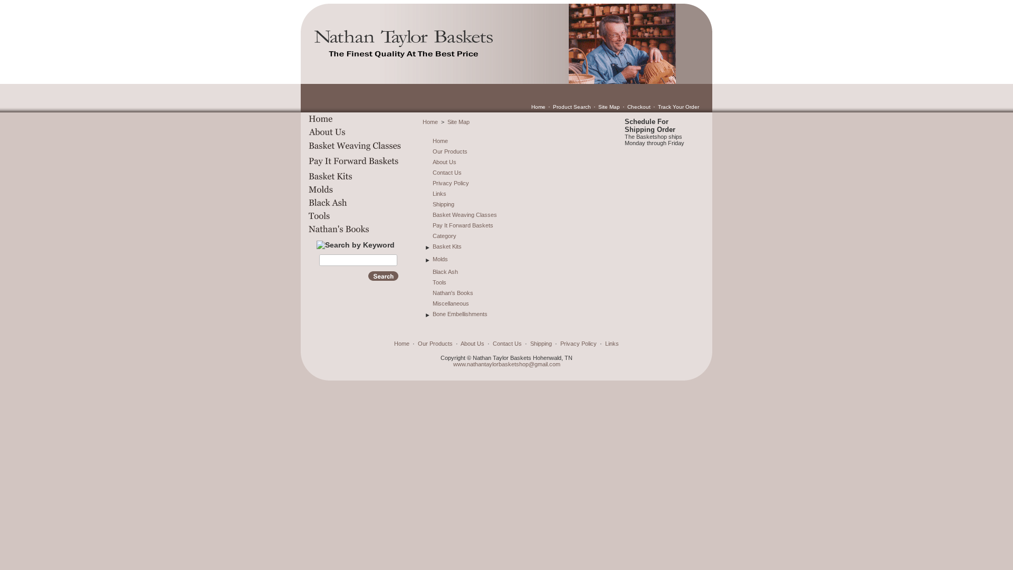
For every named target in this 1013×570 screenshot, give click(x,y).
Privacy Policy (451, 183)
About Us (444, 162)
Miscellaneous (451, 303)
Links (439, 194)
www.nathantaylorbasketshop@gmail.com (506, 364)
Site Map (609, 107)
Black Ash (445, 272)
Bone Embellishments (460, 314)
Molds (440, 259)
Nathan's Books (453, 293)
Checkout (639, 107)
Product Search (572, 107)
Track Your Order (678, 107)
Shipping (443, 204)
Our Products (450, 151)
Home (538, 107)
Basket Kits (447, 246)
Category (444, 236)
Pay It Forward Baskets (463, 225)
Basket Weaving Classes (465, 215)
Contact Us (447, 172)
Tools (439, 282)
